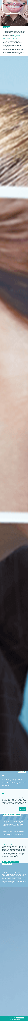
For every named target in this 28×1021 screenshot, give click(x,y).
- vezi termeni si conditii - (14, 1019)
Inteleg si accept (20, 1017)
